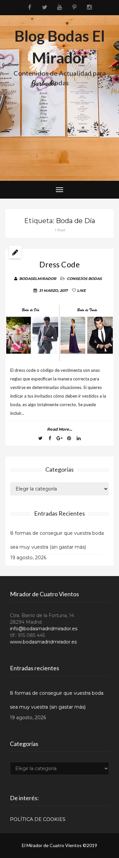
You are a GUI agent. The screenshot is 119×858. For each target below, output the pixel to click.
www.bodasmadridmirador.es (43, 642)
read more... (59, 429)
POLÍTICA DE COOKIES (37, 819)
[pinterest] (74, 7)
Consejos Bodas (84, 278)
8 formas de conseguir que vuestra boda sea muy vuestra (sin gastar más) (57, 540)
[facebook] (30, 7)
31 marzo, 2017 (53, 290)
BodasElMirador (37, 278)
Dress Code (59, 264)
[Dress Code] (59, 333)
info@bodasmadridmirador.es (43, 629)
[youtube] (59, 7)
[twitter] (45, 7)
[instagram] (89, 7)
